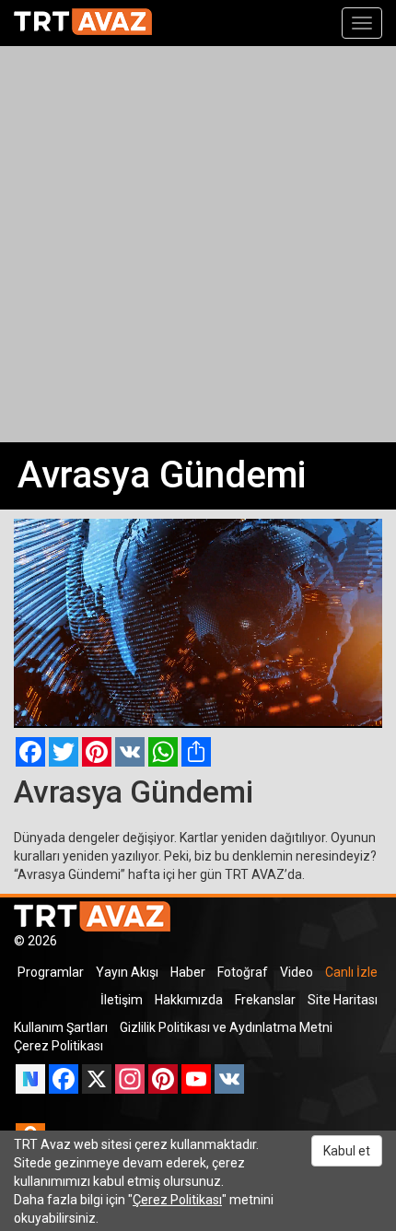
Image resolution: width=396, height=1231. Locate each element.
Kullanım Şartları (61, 1027)
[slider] (198, 693)
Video (296, 972)
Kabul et (346, 1150)
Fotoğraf (242, 972)
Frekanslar (265, 999)
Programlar (50, 972)
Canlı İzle (351, 972)
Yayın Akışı (127, 972)
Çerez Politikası (58, 1045)
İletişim (121, 999)
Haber (187, 972)
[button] (80, 711)
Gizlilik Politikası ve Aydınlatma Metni (226, 1027)
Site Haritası (343, 999)
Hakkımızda (189, 999)
